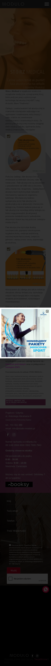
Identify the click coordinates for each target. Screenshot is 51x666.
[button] (47, 311)
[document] (25, 333)
